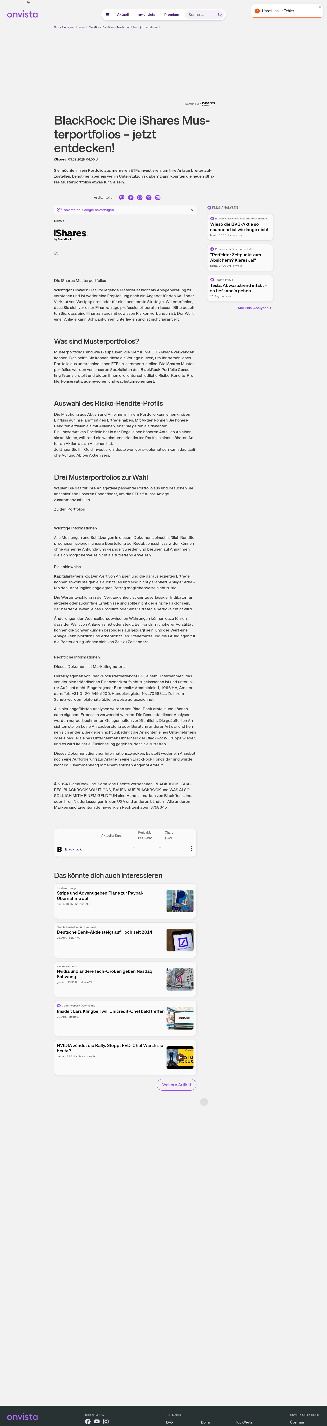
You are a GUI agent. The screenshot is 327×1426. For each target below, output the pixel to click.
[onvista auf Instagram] (106, 1422)
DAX (170, 1422)
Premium (172, 14)
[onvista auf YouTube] (97, 1422)
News (81, 27)
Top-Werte (244, 1422)
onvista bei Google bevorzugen (89, 210)
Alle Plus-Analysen (253, 308)
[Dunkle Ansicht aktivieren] (28, 2)
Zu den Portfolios (69, 509)
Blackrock (73, 849)
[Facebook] (130, 198)
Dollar (206, 1422)
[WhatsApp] (139, 198)
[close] (320, 7)
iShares (60, 159)
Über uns (297, 1422)
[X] (148, 198)
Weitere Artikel (176, 1084)
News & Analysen (64, 27)
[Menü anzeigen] (107, 14)
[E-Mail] (157, 198)
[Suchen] (220, 14)
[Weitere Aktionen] (191, 849)
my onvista (147, 14)
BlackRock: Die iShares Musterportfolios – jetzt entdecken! (124, 27)
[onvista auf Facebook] (88, 1422)
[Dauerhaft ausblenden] (192, 209)
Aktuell (123, 14)
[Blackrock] (60, 849)
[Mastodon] (122, 198)
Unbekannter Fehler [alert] (278, 11)
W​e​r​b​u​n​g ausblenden (202, 61)
